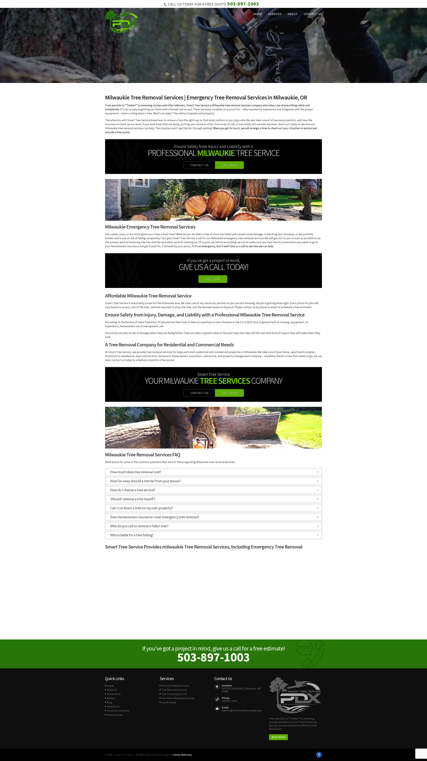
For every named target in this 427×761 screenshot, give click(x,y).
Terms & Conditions (118, 710)
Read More (278, 737)
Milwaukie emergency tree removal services (237, 238)
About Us (112, 689)
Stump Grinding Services (175, 685)
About (293, 14)
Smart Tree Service (197, 105)
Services (275, 14)
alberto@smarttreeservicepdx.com (242, 710)
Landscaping (168, 702)
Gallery (111, 698)
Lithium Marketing (182, 754)
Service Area (113, 694)
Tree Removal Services (174, 689)
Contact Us (313, 14)
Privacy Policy (114, 714)
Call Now (229, 165)
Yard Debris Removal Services (177, 698)
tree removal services (238, 105)
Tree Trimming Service (174, 694)
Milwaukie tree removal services (124, 128)
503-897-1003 (243, 4)
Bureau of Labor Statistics (141, 322)
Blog (109, 702)
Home (257, 14)
